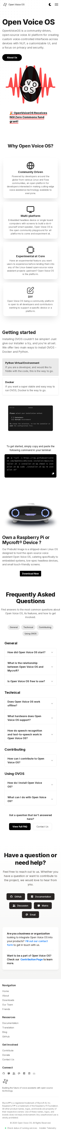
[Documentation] (24, 1073)
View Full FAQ (19, 826)
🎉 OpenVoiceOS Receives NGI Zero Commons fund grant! (28, 117)
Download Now (30, 573)
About (5, 995)
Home (5, 991)
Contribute (7, 1050)
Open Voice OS (25, 1123)
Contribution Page (31, 959)
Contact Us (42, 826)
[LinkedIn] (29, 1073)
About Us (12, 57)
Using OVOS (30, 633)
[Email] (19, 1073)
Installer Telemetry (47, 1128)
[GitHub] (3, 1073)
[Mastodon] (13, 1073)
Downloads (8, 1000)
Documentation (43, 896)
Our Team (7, 1004)
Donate (6, 1055)
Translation (8, 1027)
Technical (28, 627)
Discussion (22, 905)
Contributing (45, 627)
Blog (4, 1032)
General (14, 627)
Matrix (45, 905)
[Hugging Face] (34, 1073)
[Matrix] (8, 1073)
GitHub (18, 896)
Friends (6, 1009)
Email (33, 914)
